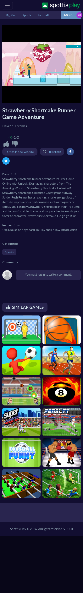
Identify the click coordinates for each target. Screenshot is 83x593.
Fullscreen (54, 151)
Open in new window (20, 151)
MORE (68, 15)
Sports (9, 252)
